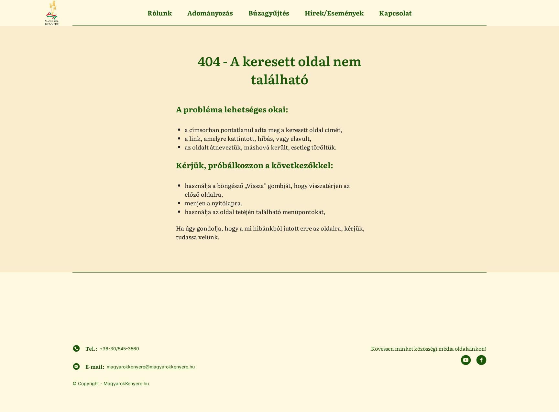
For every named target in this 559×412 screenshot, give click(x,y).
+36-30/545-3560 (119, 348)
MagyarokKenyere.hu (126, 383)
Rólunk (160, 12)
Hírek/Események (334, 12)
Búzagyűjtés (268, 12)
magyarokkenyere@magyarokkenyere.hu (151, 366)
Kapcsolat (395, 12)
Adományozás (210, 12)
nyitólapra (226, 203)
